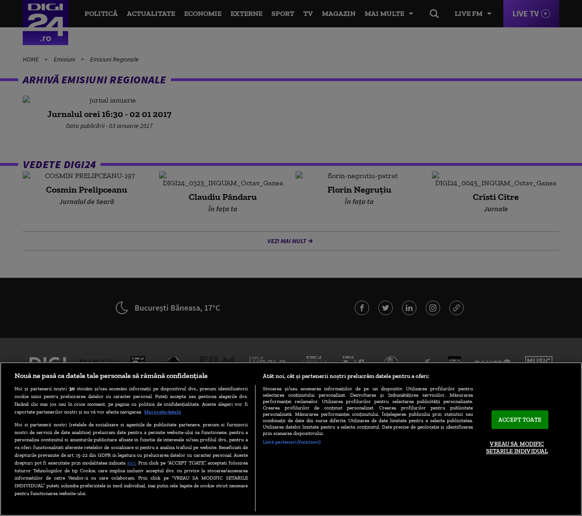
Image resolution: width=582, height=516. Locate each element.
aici (131, 462)
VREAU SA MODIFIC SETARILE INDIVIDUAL (517, 448)
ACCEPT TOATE (520, 419)
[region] (291, 439)
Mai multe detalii (162, 412)
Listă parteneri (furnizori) (292, 442)
